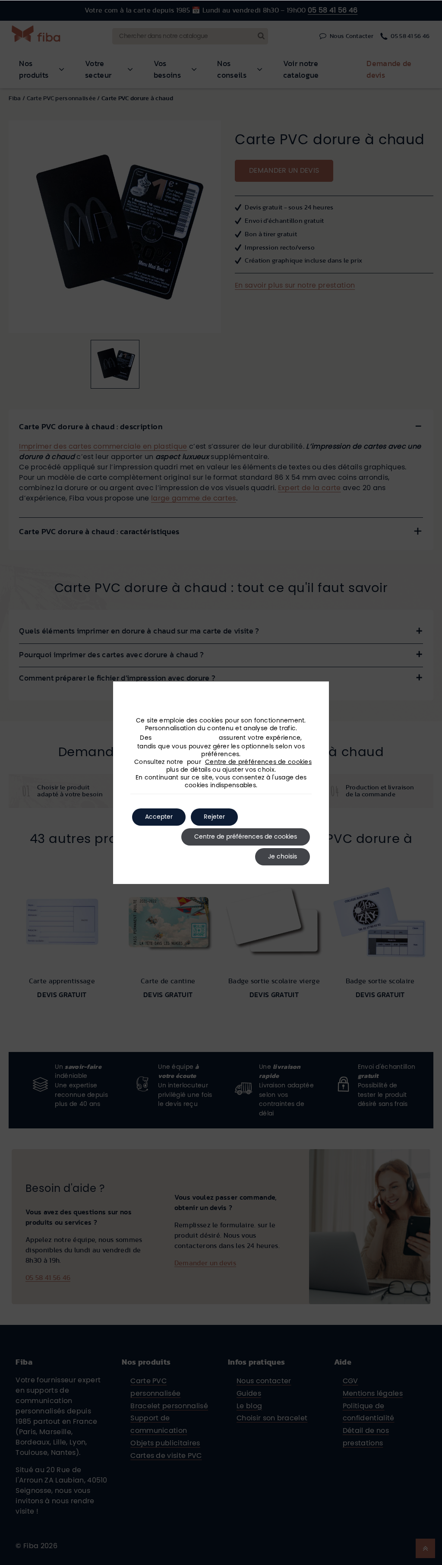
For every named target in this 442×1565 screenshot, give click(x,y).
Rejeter (214, 817)
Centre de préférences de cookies (258, 762)
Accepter (159, 817)
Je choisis (282, 857)
